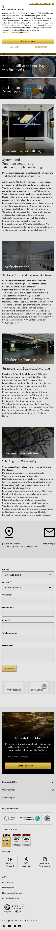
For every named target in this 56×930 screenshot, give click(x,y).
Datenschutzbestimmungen (41, 3)
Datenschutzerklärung (11, 32)
